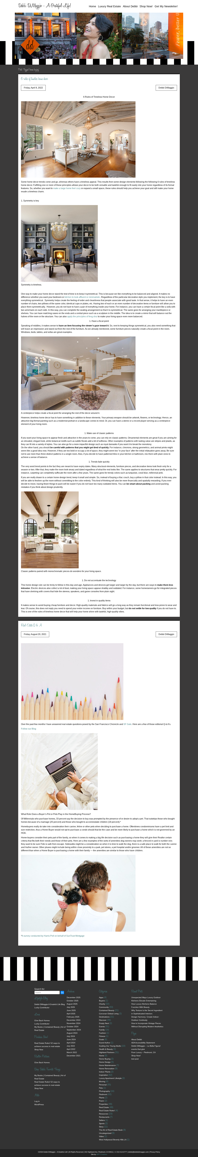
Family (102, 1030)
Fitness (102, 1036)
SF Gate (127, 724)
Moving (102, 1081)
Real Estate (104, 1107)
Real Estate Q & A (31, 625)
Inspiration (103, 1075)
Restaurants (104, 1117)
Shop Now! (146, 6)
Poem (101, 1101)
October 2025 (72, 1001)
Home (92, 6)
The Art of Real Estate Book (111, 1130)
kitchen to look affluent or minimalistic (82, 297)
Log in (37, 1101)
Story (101, 1127)
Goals (101, 1039)
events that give (138, 1049)
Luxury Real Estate (109, 6)
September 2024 (74, 1030)
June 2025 (71, 1010)
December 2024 (73, 1020)
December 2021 (73, 1056)
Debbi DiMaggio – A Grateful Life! (44, 6)
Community (104, 1007)
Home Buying (104, 1059)
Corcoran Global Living (109, 1014)
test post (135, 1059)
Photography (104, 1091)
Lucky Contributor (41, 1007)
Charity (102, 1004)
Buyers (102, 1001)
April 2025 (71, 1014)
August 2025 (72, 1004)
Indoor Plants (104, 1072)
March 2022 (72, 1052)
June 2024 (71, 1039)
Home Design (105, 1062)
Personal (103, 1085)
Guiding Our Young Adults (110, 1046)
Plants (101, 1098)
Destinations (104, 1017)
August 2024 (72, 1033)
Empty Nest (104, 1023)
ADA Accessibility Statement (143, 1043)
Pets (101, 1088)
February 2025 (73, 1017)
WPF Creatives (101, 1154)
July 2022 (71, 1046)
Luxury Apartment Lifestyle (110, 1078)
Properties (103, 1104)
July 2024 (71, 1036)
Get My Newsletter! (166, 6)
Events (102, 1026)
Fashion (102, 1033)
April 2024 (71, 1043)
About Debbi (130, 6)
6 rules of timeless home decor (34, 79)
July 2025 (71, 1007)
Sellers (102, 1120)
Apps (101, 997)
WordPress (39, 1104)
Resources (103, 1114)
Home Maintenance (107, 1065)
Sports (102, 1123)
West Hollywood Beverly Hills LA (112, 1140)
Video (101, 1136)
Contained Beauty (106, 1010)
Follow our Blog (28, 729)
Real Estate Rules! (107, 1110)
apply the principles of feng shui (82, 316)
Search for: (39, 989)
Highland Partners (106, 1052)
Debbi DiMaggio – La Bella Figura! (146, 1046)
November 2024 (73, 1023)
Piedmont (103, 1094)
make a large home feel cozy (67, 188)
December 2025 (73, 997)
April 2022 (71, 1049)
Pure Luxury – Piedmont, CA (143, 1052)
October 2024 (72, 1026)
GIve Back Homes (42, 1020)
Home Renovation (106, 1068)
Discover (102, 1020)
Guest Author (104, 1043)
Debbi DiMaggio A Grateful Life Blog (49, 1004)
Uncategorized (105, 1133)
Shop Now (38, 1049)
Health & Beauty (106, 1049)
